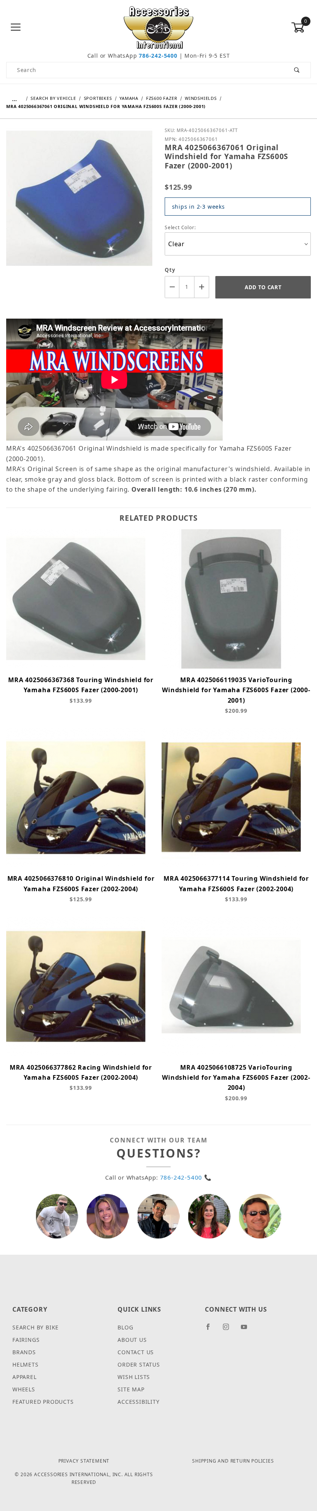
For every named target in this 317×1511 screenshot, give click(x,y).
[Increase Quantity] (201, 287)
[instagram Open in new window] (229, 1330)
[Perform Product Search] (297, 70)
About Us (132, 1339)
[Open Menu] (16, 28)
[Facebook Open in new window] (211, 1330)
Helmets (25, 1364)
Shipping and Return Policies (233, 1461)
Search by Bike (35, 1327)
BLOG (125, 1327)
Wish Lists (134, 1377)
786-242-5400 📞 (186, 1177)
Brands (24, 1352)
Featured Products (43, 1401)
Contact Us (136, 1352)
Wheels (23, 1389)
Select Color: (181, 227)
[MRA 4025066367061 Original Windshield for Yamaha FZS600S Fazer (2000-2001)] (79, 203)
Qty (170, 269)
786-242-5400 (158, 55)
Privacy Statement (84, 1461)
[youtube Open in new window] (247, 1330)
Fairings (25, 1339)
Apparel (24, 1377)
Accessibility (138, 1401)
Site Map (131, 1389)
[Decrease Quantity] (172, 287)
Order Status (139, 1364)
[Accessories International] (158, 27)
